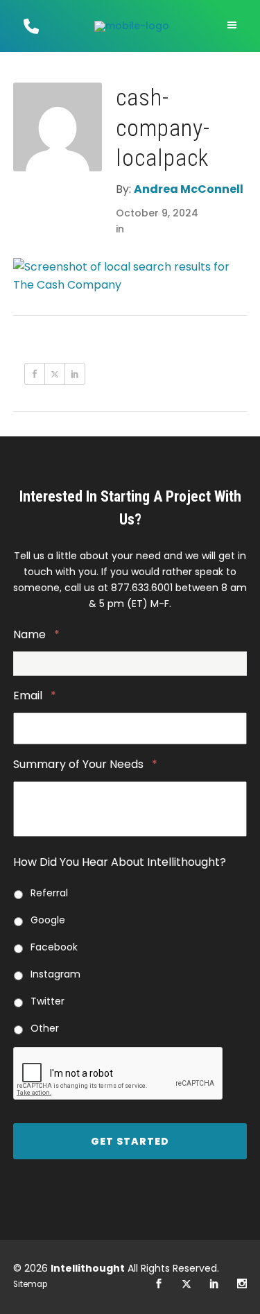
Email (34, 696)
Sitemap (30, 1284)
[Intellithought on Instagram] (242, 1284)
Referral (49, 893)
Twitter (47, 1001)
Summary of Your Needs (85, 765)
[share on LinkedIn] (75, 374)
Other (45, 1028)
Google (48, 920)
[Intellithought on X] (186, 1284)
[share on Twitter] (54, 374)
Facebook (54, 947)
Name (36, 635)
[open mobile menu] (233, 25)
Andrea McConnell (188, 189)
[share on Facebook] (34, 374)
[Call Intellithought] (29, 26)
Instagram (55, 974)
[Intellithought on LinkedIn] (214, 1284)
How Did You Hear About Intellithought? (119, 862)
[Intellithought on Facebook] (159, 1284)
